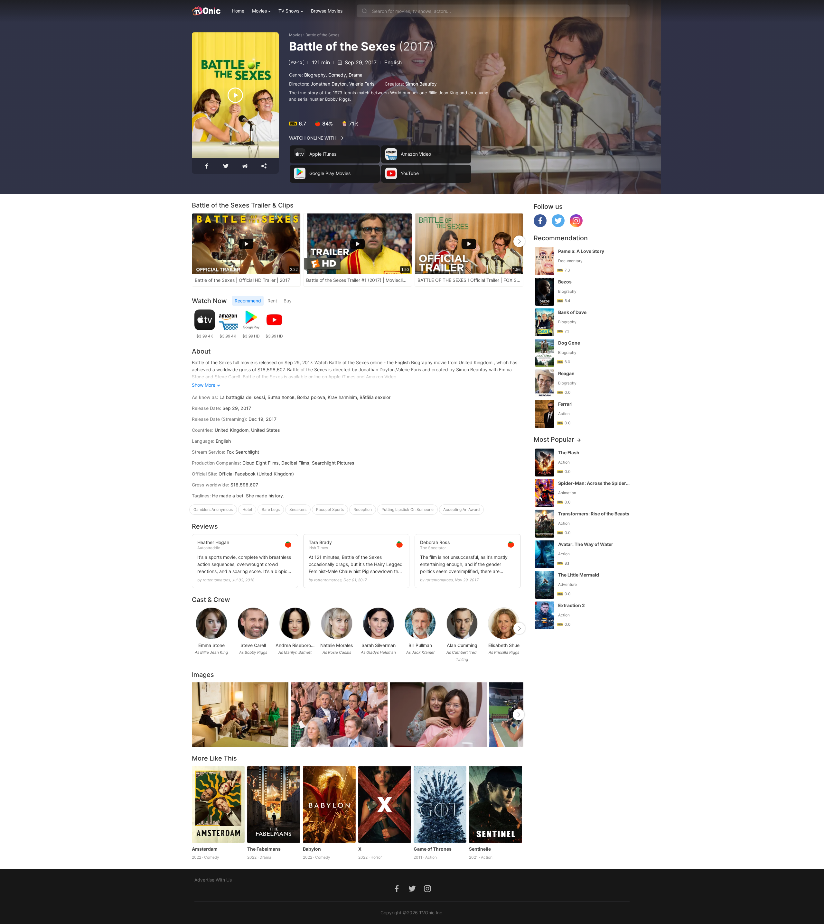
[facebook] (540, 225)
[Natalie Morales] (336, 623)
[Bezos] (544, 292)
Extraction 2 (571, 605)
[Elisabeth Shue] (503, 623)
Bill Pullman (420, 645)
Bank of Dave (572, 312)
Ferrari (565, 404)
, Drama (354, 75)
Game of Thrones (433, 849)
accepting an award (461, 509)
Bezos (565, 281)
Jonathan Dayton (329, 84)
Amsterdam (205, 849)
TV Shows (288, 11)
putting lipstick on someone (407, 509)
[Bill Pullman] (420, 623)
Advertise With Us (213, 879)
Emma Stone (211, 645)
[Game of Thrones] (440, 804)
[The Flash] (544, 462)
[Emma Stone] (211, 623)
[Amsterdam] (218, 804)
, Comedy (336, 75)
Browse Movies (326, 11)
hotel (247, 509)
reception (362, 509)
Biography (315, 75)
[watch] (235, 95)
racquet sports (330, 509)
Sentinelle (480, 849)
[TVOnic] (206, 11)
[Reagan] (544, 383)
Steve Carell (253, 645)
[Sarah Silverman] (378, 623)
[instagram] (576, 225)
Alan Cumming (462, 645)
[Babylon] (329, 804)
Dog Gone (569, 343)
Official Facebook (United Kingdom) (256, 473)
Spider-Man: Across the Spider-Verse (594, 483)
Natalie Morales (336, 645)
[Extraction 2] (544, 615)
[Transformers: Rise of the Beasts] (544, 524)
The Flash (568, 452)
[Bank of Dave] (544, 322)
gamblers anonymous (213, 509)
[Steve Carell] (253, 623)
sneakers (297, 509)
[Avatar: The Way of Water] (544, 554)
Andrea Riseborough (295, 645)
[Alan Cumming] (462, 623)
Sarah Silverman (378, 645)
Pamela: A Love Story (581, 251)
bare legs (271, 509)
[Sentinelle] (495, 804)
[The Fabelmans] (273, 804)
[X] (384, 804)
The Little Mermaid (578, 575)
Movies (259, 11)
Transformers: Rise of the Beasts (593, 513)
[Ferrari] (544, 414)
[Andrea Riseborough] (295, 623)
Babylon (312, 849)
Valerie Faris (361, 84)
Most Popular (554, 439)
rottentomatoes (216, 580)
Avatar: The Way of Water (585, 544)
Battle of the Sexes (322, 34)
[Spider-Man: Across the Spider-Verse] (544, 493)
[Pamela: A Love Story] (544, 261)
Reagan (566, 373)
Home (238, 11)
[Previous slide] (196, 241)
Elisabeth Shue (504, 645)
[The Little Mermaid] (544, 585)
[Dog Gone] (544, 353)
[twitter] (558, 225)
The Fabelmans (264, 849)
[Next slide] (519, 241)
